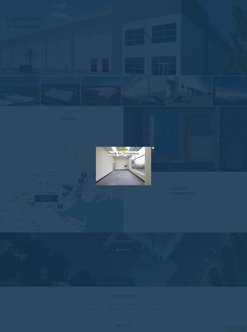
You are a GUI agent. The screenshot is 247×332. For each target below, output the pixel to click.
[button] (153, 148)
